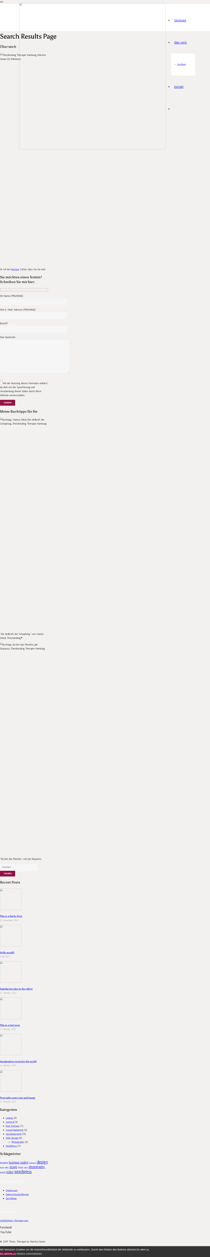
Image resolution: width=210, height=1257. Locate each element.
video (9, 1172)
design (42, 1161)
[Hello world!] (10, 945)
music (20, 1167)
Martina (15, 269)
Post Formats (13, 1126)
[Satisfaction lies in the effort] (10, 981)
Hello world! (7, 952)
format (2, 1167)
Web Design (12, 1138)
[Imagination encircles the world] (10, 1054)
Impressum (12, 1190)
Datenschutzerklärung (17, 1194)
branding (4, 1162)
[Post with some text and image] (10, 1090)
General (10, 1122)
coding (24, 1162)
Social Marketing (14, 1130)
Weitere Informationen (29, 1253)
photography (37, 1167)
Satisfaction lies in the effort (16, 989)
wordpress (23, 1171)
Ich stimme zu (8, 1253)
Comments (32, 1163)
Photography (18, 1142)
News (26, 1167)
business (14, 1162)
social (2, 1172)
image (13, 1167)
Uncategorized (13, 1134)
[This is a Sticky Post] (10, 909)
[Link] (92, 148)
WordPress (11, 1146)
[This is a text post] (10, 1018)
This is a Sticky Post (11, 916)
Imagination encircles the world (18, 1061)
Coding (9, 1118)
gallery (7, 1167)
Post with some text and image (17, 1097)
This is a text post (10, 1025)
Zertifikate (11, 1198)
